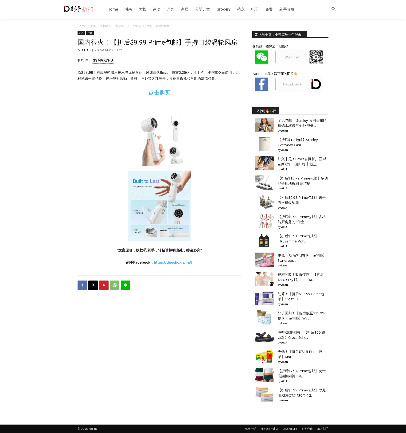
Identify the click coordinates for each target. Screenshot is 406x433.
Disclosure (290, 429)
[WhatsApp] (114, 285)
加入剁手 (322, 429)
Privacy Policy (269, 429)
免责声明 (250, 429)
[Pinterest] (104, 285)
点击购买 (159, 92)
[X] (93, 285)
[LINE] (125, 285)
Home (82, 26)
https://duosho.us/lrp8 (173, 262)
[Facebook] (82, 285)
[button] (333, 9)
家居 (93, 26)
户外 (90, 32)
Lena (284, 265)
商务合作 (307, 429)
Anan (284, 130)
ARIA (85, 50)
